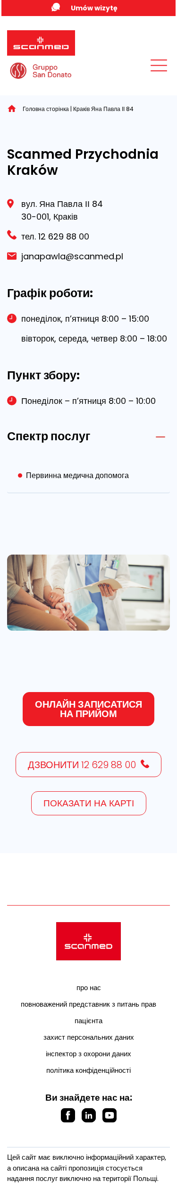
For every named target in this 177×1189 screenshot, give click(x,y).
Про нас (88, 987)
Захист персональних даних (88, 1037)
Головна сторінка (46, 109)
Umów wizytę (94, 8)
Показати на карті (88, 803)
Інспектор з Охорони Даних (88, 1054)
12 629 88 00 (62, 236)
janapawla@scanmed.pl (72, 256)
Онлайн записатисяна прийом (88, 709)
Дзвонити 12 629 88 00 (82, 764)
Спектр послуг (48, 436)
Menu (138, 74)
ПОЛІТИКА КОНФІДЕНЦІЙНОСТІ (88, 1070)
